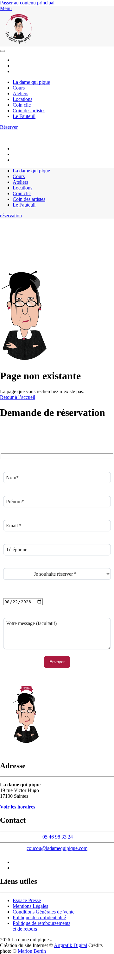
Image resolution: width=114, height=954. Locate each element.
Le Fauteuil (24, 116)
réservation (11, 215)
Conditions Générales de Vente (43, 911)
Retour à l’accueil (17, 397)
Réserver (9, 127)
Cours (19, 87)
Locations (22, 99)
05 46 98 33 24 (74, 132)
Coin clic (22, 105)
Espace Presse (27, 900)
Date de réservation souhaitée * (34, 595)
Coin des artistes (29, 110)
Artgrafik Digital (70, 945)
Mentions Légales (30, 906)
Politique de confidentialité (39, 917)
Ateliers (20, 93)
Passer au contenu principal (27, 2)
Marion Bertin (32, 951)
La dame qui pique (31, 82)
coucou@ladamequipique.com (30, 137)
